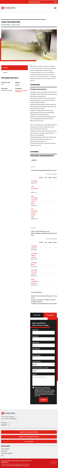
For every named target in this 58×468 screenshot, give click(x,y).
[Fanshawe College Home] (8, 8)
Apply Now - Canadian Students (29, 432)
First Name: (35, 329)
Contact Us (4, 422)
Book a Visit (37, 315)
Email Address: (36, 348)
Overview (5, 67)
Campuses (4, 425)
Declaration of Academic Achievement (21, 91)
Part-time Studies (5, 24)
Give (2, 455)
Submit (43, 400)
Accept (53, 462)
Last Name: (35, 336)
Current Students (5, 449)
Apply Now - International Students (29, 436)
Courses (5, 72)
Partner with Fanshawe (6, 453)
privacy (49, 390)
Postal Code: (36, 342)
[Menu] (55, 8)
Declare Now (50, 315)
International (4, 451)
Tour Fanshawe (29, 441)
